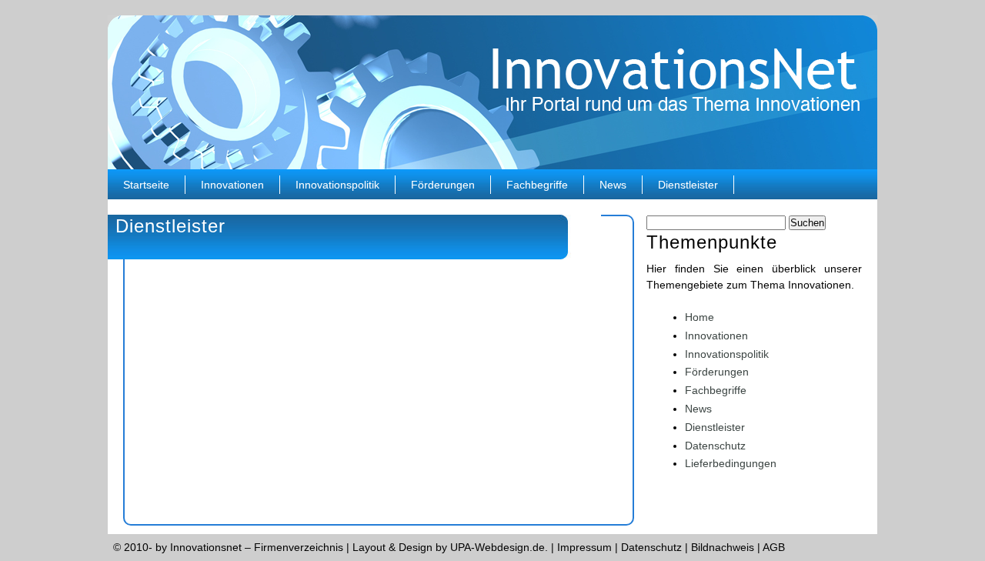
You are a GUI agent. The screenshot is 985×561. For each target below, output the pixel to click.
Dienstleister (688, 185)
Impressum (584, 547)
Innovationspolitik (337, 185)
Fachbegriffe (537, 185)
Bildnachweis (722, 547)
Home (699, 317)
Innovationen (232, 185)
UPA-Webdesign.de (497, 547)
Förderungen (443, 185)
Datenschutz (715, 445)
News (612, 185)
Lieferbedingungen (730, 463)
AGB (774, 547)
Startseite (146, 185)
